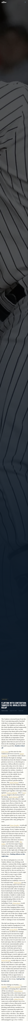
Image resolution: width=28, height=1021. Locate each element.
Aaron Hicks (13, 929)
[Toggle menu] (25, 2)
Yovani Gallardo (11, 793)
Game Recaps (4, 699)
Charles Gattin (4, 710)
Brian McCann (6, 960)
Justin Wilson (14, 782)
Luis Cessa (4, 752)
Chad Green (17, 883)
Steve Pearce (18, 991)
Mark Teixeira (13, 797)
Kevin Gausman (15, 987)
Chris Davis (16, 903)
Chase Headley (14, 825)
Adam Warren (18, 999)
